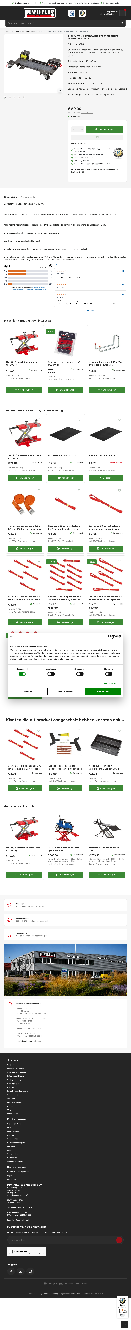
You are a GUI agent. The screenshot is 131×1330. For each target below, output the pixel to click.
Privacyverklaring (14, 1080)
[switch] (51, 674)
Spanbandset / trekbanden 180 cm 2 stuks (64, 363)
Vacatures (11, 1098)
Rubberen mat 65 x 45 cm (102, 455)
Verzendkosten (87, 113)
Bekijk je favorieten (78, 143)
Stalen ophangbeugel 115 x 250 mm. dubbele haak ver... (105, 363)
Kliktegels (11, 1146)
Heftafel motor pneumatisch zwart (104, 849)
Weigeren (28, 691)
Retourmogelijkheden (15, 1076)
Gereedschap (12, 1139)
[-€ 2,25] (106, 574)
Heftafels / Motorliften (31, 31)
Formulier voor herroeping (17, 1091)
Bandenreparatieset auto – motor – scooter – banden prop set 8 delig (65, 769)
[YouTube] (20, 1271)
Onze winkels (12, 1095)
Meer (72, 100)
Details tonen (110, 683)
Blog (9, 1110)
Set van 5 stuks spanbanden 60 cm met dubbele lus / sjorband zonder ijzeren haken (105, 600)
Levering (10, 1065)
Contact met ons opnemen (18, 1172)
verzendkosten (25, 378)
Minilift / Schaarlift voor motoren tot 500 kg (23, 363)
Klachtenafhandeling (15, 1102)
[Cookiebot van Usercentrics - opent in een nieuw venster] (110, 637)
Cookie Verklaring (35, 1294)
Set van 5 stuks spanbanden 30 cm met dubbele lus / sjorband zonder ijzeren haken (24, 600)
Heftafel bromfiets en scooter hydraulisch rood (63, 849)
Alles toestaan (103, 691)
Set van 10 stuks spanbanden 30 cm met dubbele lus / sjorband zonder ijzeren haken (65, 600)
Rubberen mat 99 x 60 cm (62, 455)
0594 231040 (27, 1208)
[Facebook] (11, 1271)
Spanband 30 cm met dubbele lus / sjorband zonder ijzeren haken (64, 529)
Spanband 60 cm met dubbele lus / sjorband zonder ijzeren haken (104, 529)
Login (9, 1175)
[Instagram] (30, 1271)
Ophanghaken (12, 1154)
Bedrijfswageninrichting (16, 1131)
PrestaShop (65, 1289)
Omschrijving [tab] (10, 197)
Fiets (9, 1128)
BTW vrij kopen (13, 1083)
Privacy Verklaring (51, 1294)
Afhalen (10, 1106)
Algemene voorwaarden (16, 1072)
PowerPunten (12, 1114)
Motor (16, 31)
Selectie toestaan (65, 691)
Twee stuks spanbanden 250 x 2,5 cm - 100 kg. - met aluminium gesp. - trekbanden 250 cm (24, 529)
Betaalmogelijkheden (15, 1068)
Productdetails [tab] (28, 197)
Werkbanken (12, 1158)
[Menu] (126, 1297)
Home (8, 31)
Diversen (10, 1135)
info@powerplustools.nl (31, 1041)
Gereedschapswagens (16, 1143)
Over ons (11, 1087)
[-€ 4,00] (65, 574)
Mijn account (12, 1179)
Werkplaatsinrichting (15, 1161)
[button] (122, 13)
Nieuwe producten (14, 1124)
